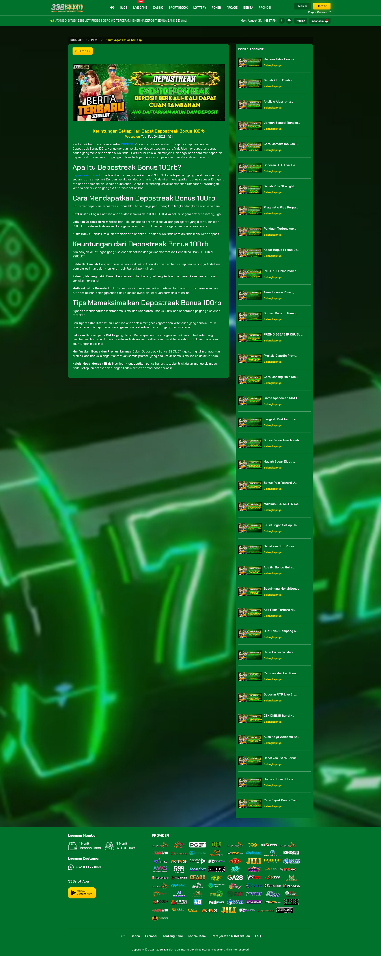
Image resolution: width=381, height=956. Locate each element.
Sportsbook (178, 7)
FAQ (258, 936)
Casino (158, 7)
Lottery (199, 7)
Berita (248, 7)
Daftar (322, 6)
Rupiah (301, 20)
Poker (216, 7)
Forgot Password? (319, 12)
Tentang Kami (172, 936)
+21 (122, 936)
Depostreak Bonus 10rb (89, 175)
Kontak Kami (197, 936)
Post (94, 40)
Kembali (83, 51)
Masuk (302, 6)
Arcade (232, 7)
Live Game (140, 7)
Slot (123, 7)
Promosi (265, 7)
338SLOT (76, 40)
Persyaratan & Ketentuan (231, 936)
